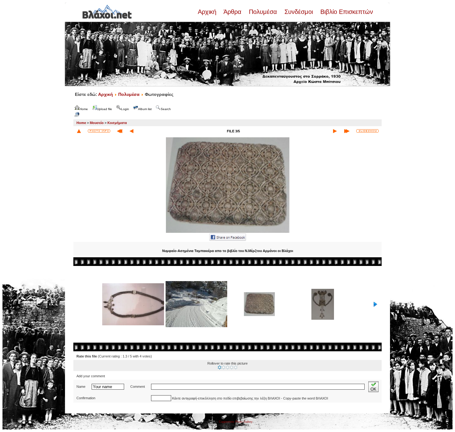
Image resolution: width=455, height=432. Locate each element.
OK (373, 389)
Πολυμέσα (263, 11)
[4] (232, 367)
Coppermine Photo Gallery (236, 421)
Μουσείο (97, 123)
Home (81, 123)
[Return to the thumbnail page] (78, 131)
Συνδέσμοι (299, 11)
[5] (236, 367)
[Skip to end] (347, 131)
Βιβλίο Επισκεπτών (345, 11)
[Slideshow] (367, 131)
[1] (220, 367)
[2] (224, 367)
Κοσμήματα (117, 123)
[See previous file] (131, 131)
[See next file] (334, 131)
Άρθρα (232, 11)
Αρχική (208, 11)
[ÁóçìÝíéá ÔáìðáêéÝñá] (227, 232)
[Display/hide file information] (99, 131)
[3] (228, 367)
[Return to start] (120, 131)
